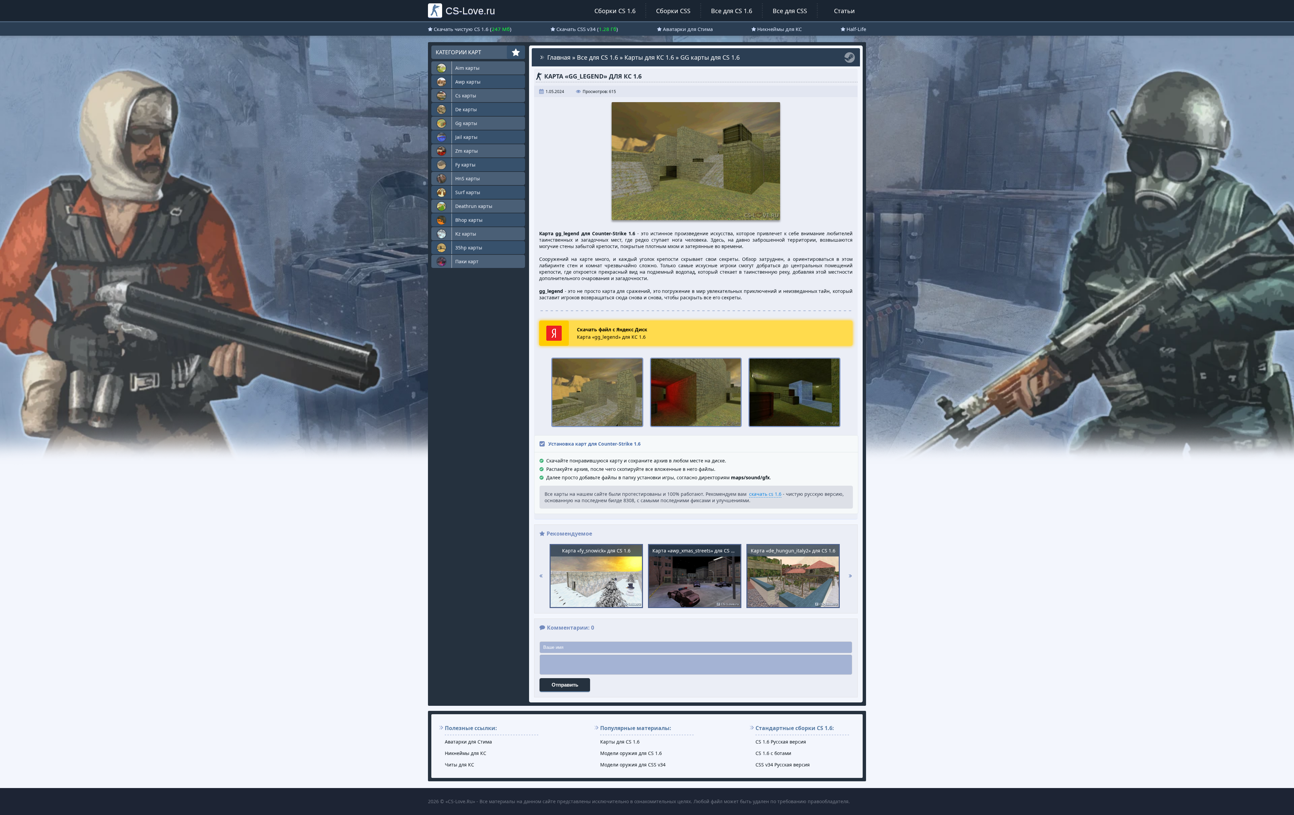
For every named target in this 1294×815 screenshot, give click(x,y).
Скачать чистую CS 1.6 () (473, 29)
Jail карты (466, 137)
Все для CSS (790, 11)
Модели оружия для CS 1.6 (631, 753)
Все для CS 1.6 (731, 11)
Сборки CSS (673, 11)
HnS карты (467, 178)
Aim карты (467, 68)
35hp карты (468, 247)
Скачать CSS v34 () (587, 29)
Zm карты (466, 151)
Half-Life (856, 29)
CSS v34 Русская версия (783, 764)
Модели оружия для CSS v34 (633, 764)
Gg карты (466, 123)
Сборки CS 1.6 (615, 11)
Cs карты (465, 95)
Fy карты (465, 164)
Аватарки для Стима (688, 29)
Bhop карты (469, 220)
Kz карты (465, 234)
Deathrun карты (473, 206)
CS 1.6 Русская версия (781, 741)
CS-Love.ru (470, 10)
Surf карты (467, 192)
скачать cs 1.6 (765, 494)
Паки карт (467, 261)
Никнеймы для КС (779, 29)
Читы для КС (459, 764)
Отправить (565, 685)
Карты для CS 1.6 (620, 741)
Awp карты (468, 82)
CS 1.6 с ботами (773, 753)
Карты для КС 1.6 (649, 57)
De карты (466, 109)
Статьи (844, 11)
